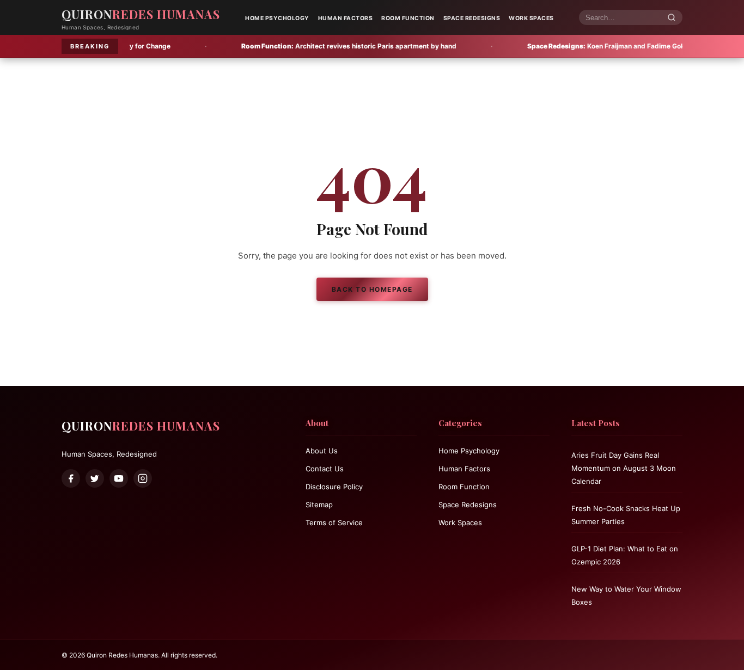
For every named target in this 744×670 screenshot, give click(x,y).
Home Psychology (277, 18)
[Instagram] (142, 478)
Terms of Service (334, 522)
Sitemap (319, 504)
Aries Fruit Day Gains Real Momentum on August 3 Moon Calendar (623, 468)
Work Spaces (531, 18)
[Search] (671, 18)
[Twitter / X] (95, 478)
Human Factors (345, 18)
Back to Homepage (372, 289)
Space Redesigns (472, 18)
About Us (322, 450)
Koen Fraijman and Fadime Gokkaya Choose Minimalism (609, 46)
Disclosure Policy (334, 486)
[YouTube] (118, 478)
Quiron (141, 14)
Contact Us (325, 468)
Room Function (408, 18)
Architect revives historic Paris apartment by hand (312, 46)
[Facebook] (71, 478)
